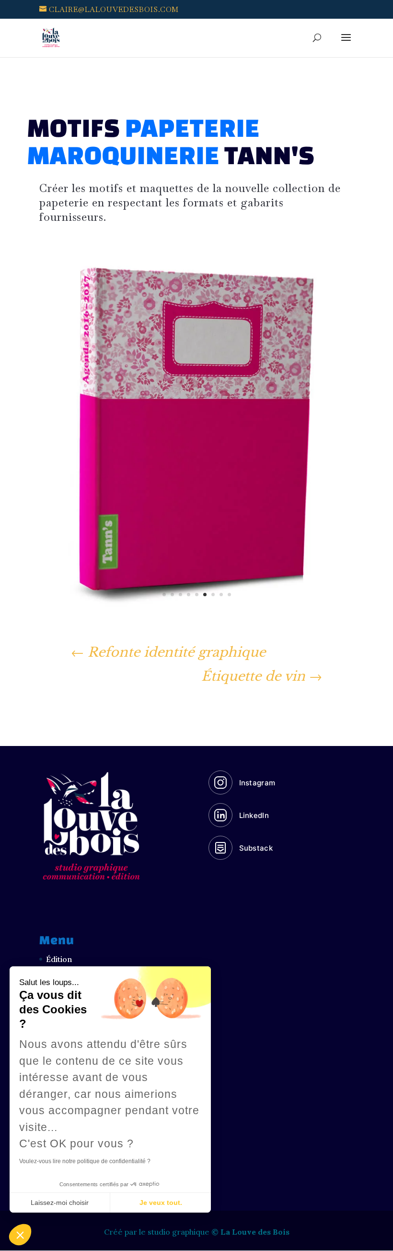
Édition (59, 959)
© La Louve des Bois (250, 1232)
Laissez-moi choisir (60, 1202)
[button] (20, 1234)
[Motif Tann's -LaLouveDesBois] (196, 625)
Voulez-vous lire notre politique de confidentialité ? (84, 1161)
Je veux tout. (160, 1202)
